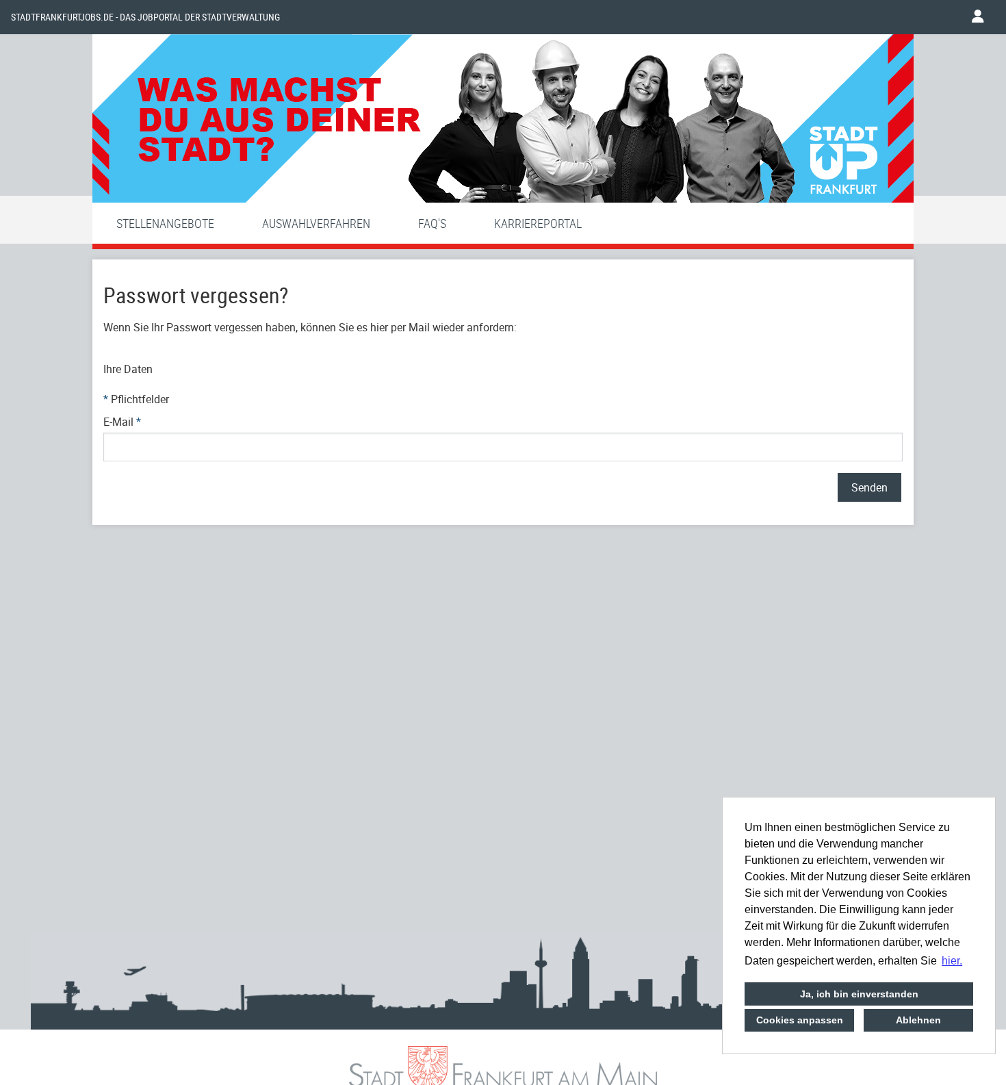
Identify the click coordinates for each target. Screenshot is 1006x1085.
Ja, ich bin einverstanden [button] (859, 993)
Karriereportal (538, 223)
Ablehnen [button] (918, 1019)
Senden (869, 487)
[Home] (503, 121)
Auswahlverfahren (316, 223)
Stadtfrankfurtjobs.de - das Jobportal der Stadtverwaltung (145, 17)
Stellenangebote (165, 223)
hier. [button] (952, 961)
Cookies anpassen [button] (799, 1019)
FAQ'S (432, 223)
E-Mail (122, 421)
